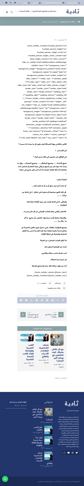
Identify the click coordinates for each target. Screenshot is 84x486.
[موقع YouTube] (68, 453)
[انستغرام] (11, 2)
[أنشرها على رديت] (47, 300)
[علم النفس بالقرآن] (48, 430)
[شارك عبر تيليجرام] (26, 300)
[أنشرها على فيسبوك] (63, 300)
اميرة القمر (58, 283)
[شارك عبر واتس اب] (31, 300)
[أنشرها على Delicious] (42, 300)
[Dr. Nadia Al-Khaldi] (79, 22)
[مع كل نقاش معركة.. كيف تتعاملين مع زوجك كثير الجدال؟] (48, 412)
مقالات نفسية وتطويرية (54, 288)
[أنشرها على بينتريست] (52, 300)
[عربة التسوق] (7, 12)
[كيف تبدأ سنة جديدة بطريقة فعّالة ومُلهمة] (48, 440)
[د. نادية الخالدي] (73, 11)
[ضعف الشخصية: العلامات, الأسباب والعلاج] (48, 456)
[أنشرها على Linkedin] (37, 300)
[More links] (16, 11)
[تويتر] (15, 2)
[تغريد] (77, 453)
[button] (5, 479)
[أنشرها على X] (58, 300)
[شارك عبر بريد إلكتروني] (21, 300)
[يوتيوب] (6, 2)
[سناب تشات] (64, 453)
